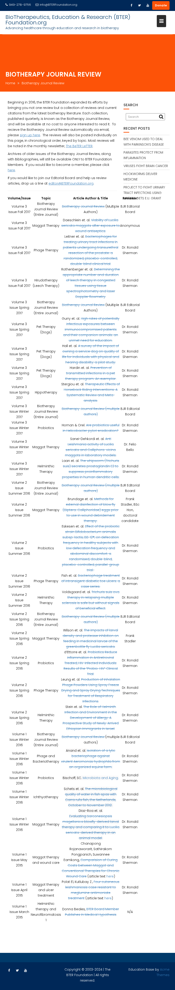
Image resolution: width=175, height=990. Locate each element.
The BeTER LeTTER (79, 146)
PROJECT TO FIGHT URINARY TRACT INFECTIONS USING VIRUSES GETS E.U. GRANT (144, 193)
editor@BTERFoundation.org (71, 183)
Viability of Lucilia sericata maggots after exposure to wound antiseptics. (90, 225)
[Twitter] (139, 5)
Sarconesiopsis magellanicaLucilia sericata (90, 827)
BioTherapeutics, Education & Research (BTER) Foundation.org (67, 19)
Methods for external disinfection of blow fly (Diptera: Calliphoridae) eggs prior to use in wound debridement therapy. (90, 510)
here (11, 170)
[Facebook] (131, 5)
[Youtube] (147, 5)
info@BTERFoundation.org (58, 5)
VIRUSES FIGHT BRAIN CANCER (146, 166)
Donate (161, 5)
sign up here (30, 135)
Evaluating (78, 816)
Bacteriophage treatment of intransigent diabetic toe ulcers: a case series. (90, 581)
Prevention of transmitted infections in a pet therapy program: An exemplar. (90, 373)
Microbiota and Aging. (101, 778)
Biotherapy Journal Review (83, 206)
